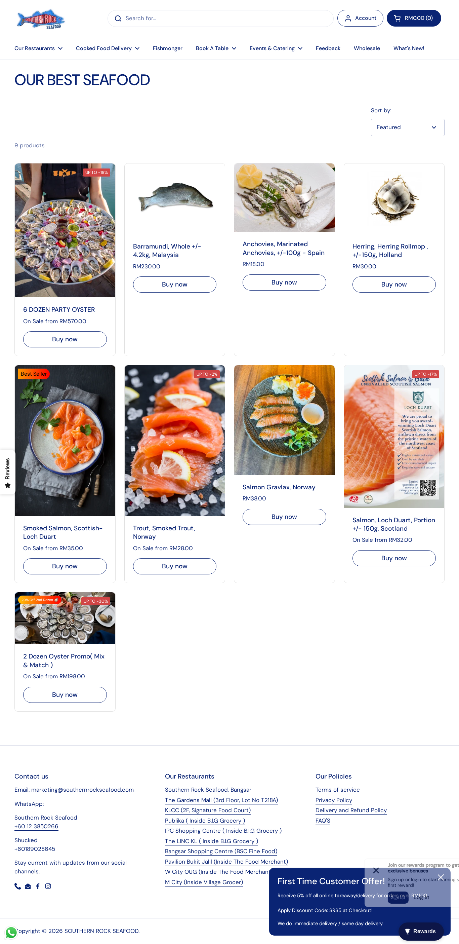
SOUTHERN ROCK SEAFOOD (101, 931)
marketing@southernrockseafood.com (82, 789)
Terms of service (338, 789)
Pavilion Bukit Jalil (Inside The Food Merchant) (226, 861)
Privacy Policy (334, 800)
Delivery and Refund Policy (351, 810)
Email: (22, 789)
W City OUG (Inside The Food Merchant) (219, 871)
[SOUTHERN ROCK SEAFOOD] (40, 18)
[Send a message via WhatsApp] (11, 933)
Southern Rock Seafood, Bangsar (208, 789)
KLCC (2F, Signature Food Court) (208, 810)
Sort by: (381, 110)
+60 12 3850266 (36, 826)
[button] (414, 18)
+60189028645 (34, 849)
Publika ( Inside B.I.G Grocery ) (205, 820)
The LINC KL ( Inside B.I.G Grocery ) (211, 841)
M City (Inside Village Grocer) (204, 882)
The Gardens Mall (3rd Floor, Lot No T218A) (221, 800)
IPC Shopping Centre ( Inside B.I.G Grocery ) (223, 830)
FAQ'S (323, 820)
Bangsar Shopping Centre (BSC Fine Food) (221, 851)
